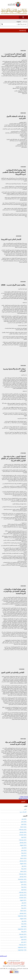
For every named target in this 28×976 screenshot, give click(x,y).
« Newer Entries (23, 798)
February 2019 (22, 934)
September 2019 (22, 929)
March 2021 (23, 910)
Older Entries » (23, 797)
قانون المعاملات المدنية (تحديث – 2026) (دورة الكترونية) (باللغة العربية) (13, 55)
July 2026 (24, 819)
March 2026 (23, 827)
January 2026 (23, 832)
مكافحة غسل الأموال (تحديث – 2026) (13, 285)
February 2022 (22, 892)
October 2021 (22, 897)
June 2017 (23, 942)
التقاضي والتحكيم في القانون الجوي (12, 672)
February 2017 (22, 944)
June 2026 (23, 821)
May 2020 (23, 924)
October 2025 (22, 835)
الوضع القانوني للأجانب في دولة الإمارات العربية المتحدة (15, 743)
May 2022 (23, 887)
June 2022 (23, 884)
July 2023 (24, 866)
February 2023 (22, 874)
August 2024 (23, 845)
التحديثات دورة (23, 812)
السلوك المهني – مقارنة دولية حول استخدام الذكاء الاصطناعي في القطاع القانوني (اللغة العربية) (13, 458)
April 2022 (23, 889)
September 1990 (22, 950)
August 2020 (23, 918)
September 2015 (22, 947)
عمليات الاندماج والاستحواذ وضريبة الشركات (14, 370)
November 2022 (22, 879)
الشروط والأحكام (3, 956)
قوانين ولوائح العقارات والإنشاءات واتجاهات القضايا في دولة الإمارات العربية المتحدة (14, 591)
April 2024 (23, 855)
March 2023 (23, 871)
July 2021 (24, 903)
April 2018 (23, 939)
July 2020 (24, 921)
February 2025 (22, 840)
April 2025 (23, 837)
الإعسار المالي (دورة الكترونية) (11, 239)
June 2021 (23, 905)
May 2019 (23, 931)
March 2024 (23, 858)
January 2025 (23, 842)
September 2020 (22, 916)
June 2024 (23, 850)
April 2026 (23, 824)
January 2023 (23, 876)
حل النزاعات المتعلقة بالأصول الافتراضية (16, 117)
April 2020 (23, 926)
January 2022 (23, 895)
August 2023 (23, 863)
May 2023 (23, 869)
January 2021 (23, 913)
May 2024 (23, 853)
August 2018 (23, 937)
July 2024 (24, 848)
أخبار (25, 809)
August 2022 (23, 882)
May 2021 (23, 908)
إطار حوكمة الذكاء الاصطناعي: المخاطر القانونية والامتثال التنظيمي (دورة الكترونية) (14, 172)
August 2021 (23, 900)
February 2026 (22, 829)
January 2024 (23, 861)
